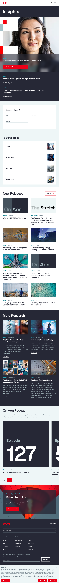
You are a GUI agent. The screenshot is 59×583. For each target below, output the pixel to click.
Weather (30, 546)
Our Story (5, 540)
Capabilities (18, 540)
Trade (29, 540)
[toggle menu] (55, 3)
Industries (18, 543)
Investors (5, 546)
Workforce (30, 549)
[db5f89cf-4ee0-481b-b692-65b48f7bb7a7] (51, 115)
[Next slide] (9, 480)
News (4, 549)
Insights (17, 546)
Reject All (42, 580)
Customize (5, 580)
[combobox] (17, 115)
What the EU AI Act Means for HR (16, 472)
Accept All (52, 580)
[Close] (56, 567)
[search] (51, 3)
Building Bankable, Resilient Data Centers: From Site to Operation (24, 91)
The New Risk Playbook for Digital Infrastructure (21, 78)
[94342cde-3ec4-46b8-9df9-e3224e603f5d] (26, 115)
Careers (5, 543)
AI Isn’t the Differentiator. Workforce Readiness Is (22, 60)
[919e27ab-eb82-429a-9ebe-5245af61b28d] (26, 121)
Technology (31, 543)
